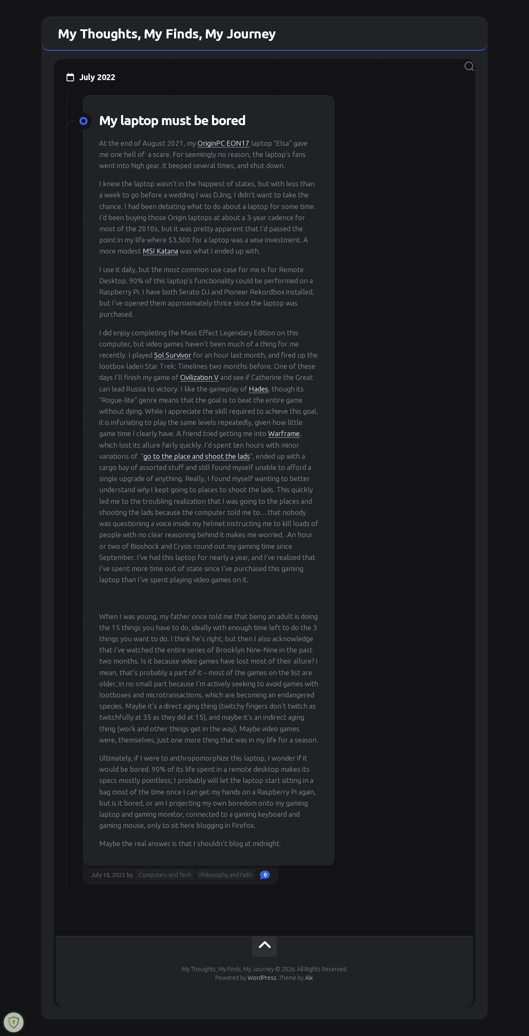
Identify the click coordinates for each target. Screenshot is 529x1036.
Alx (309, 977)
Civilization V (199, 377)
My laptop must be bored (172, 120)
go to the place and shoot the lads (196, 456)
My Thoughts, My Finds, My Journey (167, 33)
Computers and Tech (164, 875)
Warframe (284, 433)
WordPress (262, 977)
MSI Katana (160, 251)
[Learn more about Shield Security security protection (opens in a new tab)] (13, 1022)
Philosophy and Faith (225, 875)
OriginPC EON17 (224, 143)
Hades (258, 389)
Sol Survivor (172, 355)
